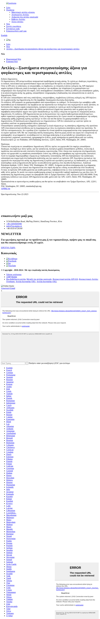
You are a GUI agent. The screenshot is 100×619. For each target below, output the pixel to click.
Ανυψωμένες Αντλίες (20, 15)
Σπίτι (8, 7)
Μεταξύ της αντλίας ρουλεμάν (39, 279)
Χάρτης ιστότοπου (13, 274)
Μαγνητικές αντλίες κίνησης (23, 12)
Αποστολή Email (8, 288)
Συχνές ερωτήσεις (13, 26)
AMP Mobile (11, 277)
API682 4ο (5, 188)
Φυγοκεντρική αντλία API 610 (65, 279)
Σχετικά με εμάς (13, 29)
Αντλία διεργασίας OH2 (47, 281)
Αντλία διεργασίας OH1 (26, 281)
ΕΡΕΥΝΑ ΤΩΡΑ (8, 248)
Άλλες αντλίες (17, 22)
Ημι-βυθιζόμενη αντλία (16, 279)
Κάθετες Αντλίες (18, 19)
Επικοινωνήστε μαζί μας (16, 31)
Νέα (8, 24)
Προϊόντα (10, 10)
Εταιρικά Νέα (12, 61)
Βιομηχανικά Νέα (13, 59)
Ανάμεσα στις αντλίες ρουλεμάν (24, 17)
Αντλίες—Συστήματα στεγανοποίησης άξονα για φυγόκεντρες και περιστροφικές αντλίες (42, 49)
